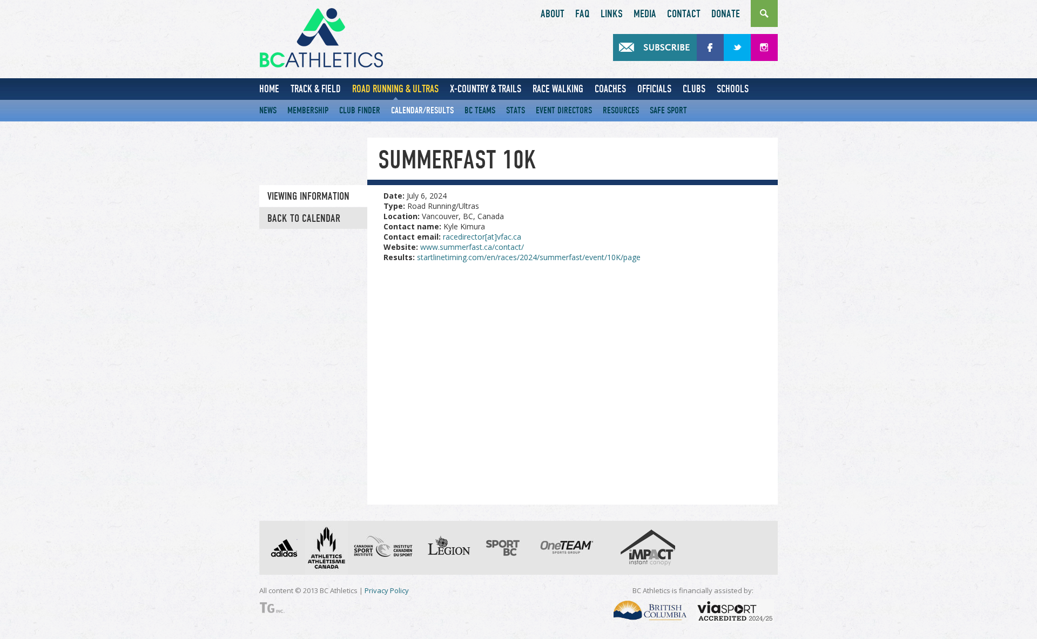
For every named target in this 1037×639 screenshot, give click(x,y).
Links (612, 14)
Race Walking (558, 88)
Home (269, 88)
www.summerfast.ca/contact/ (472, 247)
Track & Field (316, 88)
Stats (515, 110)
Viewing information (308, 196)
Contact (684, 14)
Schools (733, 88)
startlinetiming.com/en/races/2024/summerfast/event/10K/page (529, 257)
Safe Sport (668, 110)
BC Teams (479, 110)
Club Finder (359, 110)
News (268, 110)
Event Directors (564, 110)
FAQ (582, 14)
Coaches (610, 88)
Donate (725, 14)
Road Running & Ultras (395, 88)
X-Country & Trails (485, 88)
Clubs (694, 88)
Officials (654, 88)
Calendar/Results (422, 110)
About (552, 14)
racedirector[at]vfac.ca (482, 237)
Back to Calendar (303, 219)
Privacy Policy (387, 590)
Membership (307, 110)
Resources (621, 110)
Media (645, 14)
